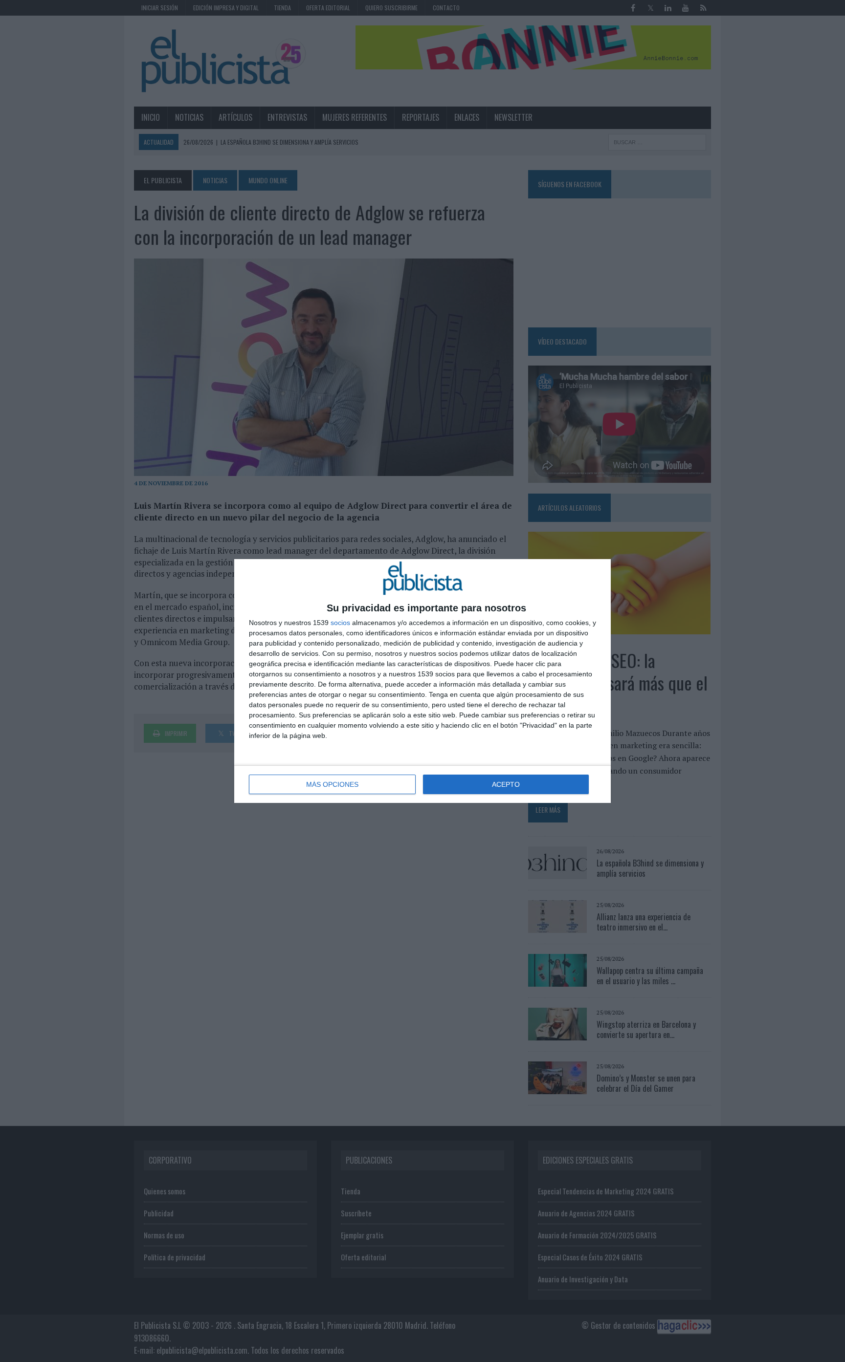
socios (340, 622)
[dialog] (422, 681)
